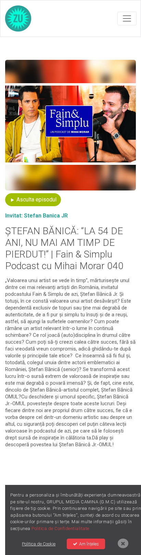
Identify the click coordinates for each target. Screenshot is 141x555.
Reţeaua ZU (73, 464)
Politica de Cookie (110, 472)
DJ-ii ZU (35, 464)
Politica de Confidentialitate (50, 472)
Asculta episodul (35, 199)
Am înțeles (89, 543)
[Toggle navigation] (127, 18)
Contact (106, 464)
